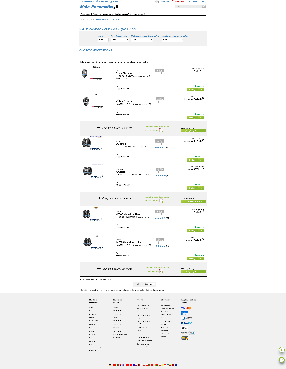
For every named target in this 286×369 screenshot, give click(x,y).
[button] (282, 349)
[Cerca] (204, 6)
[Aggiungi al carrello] (201, 89)
